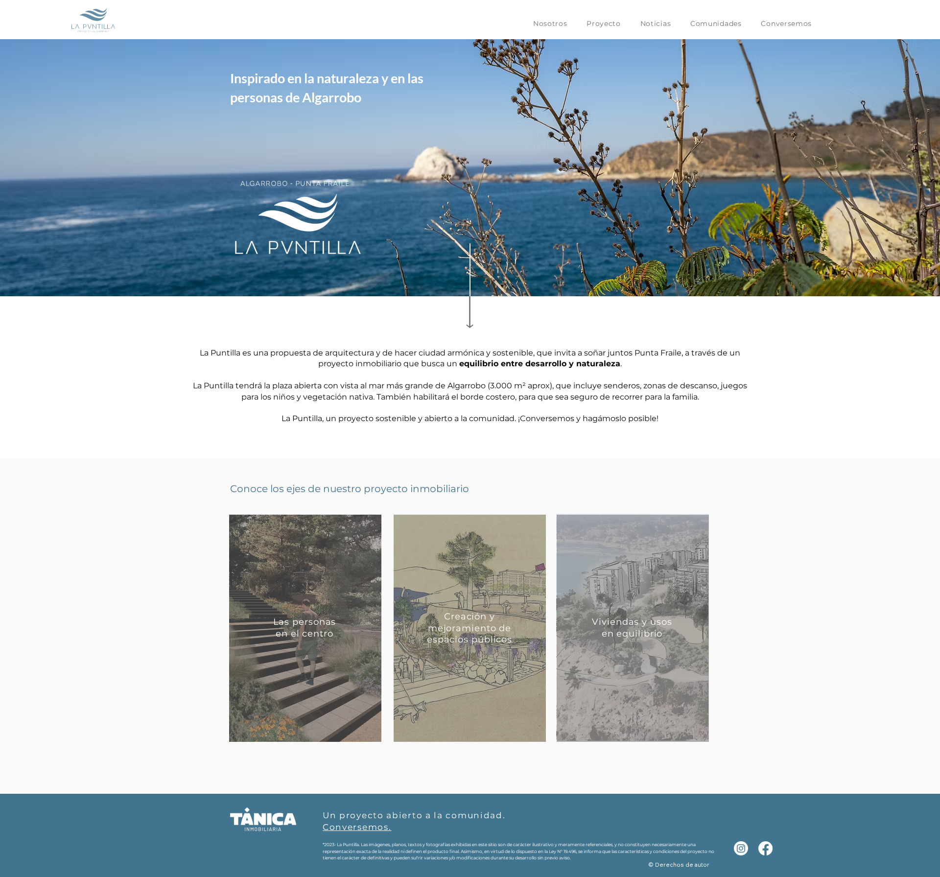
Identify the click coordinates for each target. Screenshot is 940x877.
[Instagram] (741, 848)
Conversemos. (357, 827)
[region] (305, 626)
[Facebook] (765, 848)
